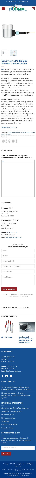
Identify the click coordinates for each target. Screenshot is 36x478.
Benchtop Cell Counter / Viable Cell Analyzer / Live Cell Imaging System (26, 339)
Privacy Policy (27, 473)
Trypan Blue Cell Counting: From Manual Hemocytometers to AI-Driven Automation (16, 388)
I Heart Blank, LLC (16, 473)
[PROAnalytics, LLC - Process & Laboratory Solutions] (18, 9)
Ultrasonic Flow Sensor (9, 425)
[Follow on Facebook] (2, 376)
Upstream (9, 134)
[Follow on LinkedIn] (6, 376)
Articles (4, 469)
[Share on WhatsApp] (3, 141)
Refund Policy (25, 475)
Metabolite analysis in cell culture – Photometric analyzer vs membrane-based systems (16, 395)
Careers (16, 469)
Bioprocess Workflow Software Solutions (15, 408)
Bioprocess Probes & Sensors (22, 132)
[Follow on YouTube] (11, 376)
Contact (18, 470)
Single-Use (5, 421)
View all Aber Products (9, 127)
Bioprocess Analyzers (8, 418)
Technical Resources (27, 469)
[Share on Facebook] (6, 141)
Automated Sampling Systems (11, 411)
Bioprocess (11, 132)
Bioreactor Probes (7, 415)
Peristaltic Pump (7, 428)
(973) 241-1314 (12, 233)
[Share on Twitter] (9, 141)
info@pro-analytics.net (14, 237)
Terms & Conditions (13, 475)
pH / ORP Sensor (6, 337)
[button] (3, 8)
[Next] (31, 31)
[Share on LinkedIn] (16, 141)
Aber (3, 69)
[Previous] (4, 31)
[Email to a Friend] (13, 141)
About (10, 469)
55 (3, 161)
